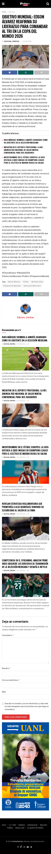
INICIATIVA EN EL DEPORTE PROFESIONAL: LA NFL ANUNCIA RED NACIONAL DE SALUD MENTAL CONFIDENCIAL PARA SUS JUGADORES (23, 150)
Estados (22, 825)
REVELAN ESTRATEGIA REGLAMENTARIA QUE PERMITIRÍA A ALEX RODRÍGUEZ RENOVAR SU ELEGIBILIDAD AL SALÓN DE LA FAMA (23, 507)
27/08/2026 (21, 401)
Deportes (11, 12)
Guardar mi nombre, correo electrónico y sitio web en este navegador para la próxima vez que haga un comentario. (27, 706)
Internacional (32, 825)
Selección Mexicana (32, 286)
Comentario (8, 635)
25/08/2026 (21, 514)
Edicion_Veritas (11, 41)
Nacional (43, 825)
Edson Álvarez (14, 282)
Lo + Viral (12, 825)
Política (10, 828)
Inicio (4, 825)
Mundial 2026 (37, 282)
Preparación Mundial (12, 286)
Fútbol (26, 282)
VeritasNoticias (17, 841)
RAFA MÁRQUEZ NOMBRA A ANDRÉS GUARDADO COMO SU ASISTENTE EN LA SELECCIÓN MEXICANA (26, 141)
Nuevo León (19, 828)
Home (4, 12)
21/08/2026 (21, 571)
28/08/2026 (21, 344)
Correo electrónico (11, 680)
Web (4, 692)
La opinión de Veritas (35, 828)
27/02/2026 (27, 41)
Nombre (6, 668)
